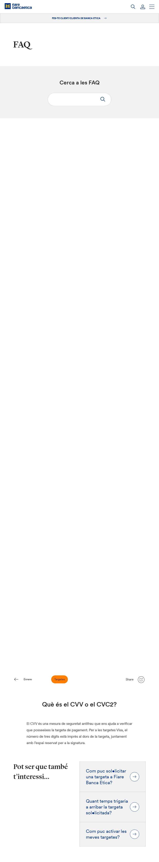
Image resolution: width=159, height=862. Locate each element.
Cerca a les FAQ (80, 82)
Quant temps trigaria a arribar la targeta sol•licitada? (107, 807)
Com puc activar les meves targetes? (106, 834)
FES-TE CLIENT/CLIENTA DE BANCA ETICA (76, 18)
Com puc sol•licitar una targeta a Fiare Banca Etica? (106, 777)
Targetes (59, 679)
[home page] (18, 6)
